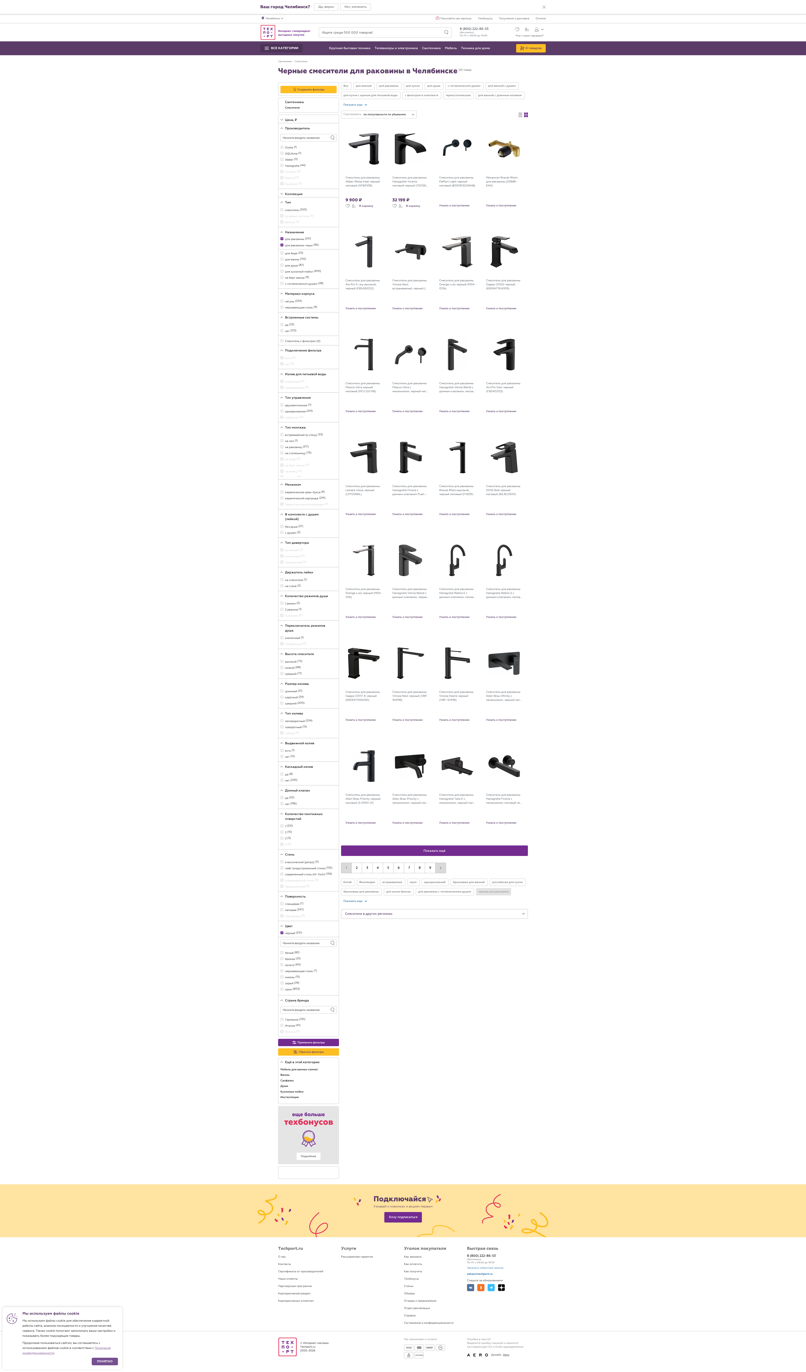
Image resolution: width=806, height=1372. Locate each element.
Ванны (285, 1075)
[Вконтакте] (470, 1287)
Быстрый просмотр (367, 170)
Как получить (413, 1271)
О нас (282, 1256)
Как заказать (413, 1256)
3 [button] (367, 868)
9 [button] (430, 868)
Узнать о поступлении (454, 205)
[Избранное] (516, 30)
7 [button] (409, 868)
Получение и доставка (514, 18)
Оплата (541, 18)
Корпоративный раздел (294, 1293)
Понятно (105, 1361)
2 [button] (357, 868)
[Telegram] (491, 1287)
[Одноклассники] (480, 1287)
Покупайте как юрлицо (456, 18)
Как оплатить (413, 1264)
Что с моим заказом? (530, 35)
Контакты (284, 1264)
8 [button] (420, 868)
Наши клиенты (288, 1278)
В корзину (366, 206)
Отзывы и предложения (420, 1301)
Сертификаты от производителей (300, 1271)
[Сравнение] (526, 30)
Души (284, 1086)
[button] (326, 7)
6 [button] (399, 868)
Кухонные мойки (292, 1091)
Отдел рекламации (417, 1308)
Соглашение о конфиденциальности (429, 1323)
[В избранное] (347, 206)
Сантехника (295, 102)
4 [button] (378, 868)
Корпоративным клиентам (296, 1301)
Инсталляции (290, 1097)
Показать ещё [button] (435, 851)
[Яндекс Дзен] (501, 1287)
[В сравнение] (354, 206)
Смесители (293, 107)
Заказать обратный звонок (485, 1268)
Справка (410, 1315)
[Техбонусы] (308, 1135)
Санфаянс (287, 1080)
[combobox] (389, 114)
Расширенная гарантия (357, 1256)
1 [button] (346, 868)
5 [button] (388, 868)
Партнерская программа (295, 1286)
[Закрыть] (544, 7)
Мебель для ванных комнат (299, 1069)
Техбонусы (485, 18)
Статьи (408, 1286)
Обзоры (409, 1293)
